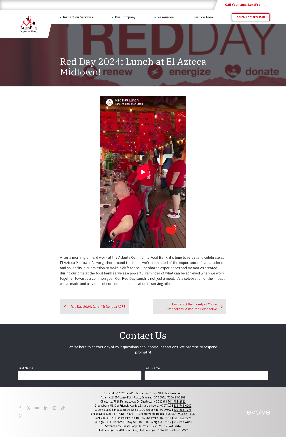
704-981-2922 (177, 401)
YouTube (37, 408)
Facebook (20, 408)
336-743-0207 (182, 405)
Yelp (20, 416)
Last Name (152, 368)
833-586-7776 (182, 410)
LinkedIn (46, 408)
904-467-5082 (187, 414)
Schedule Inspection (251, 17)
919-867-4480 (182, 422)
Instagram (54, 408)
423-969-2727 (179, 430)
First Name (25, 368)
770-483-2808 (176, 397)
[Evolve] (258, 412)
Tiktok (63, 408)
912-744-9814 (172, 426)
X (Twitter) (28, 408)
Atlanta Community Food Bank (142, 257)
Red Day (128, 278)
